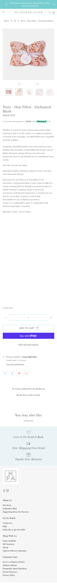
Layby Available (9, 541)
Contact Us (7, 523)
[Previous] (20, 84)
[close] (54, 4)
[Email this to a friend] (26, 373)
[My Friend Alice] (28, 12)
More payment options (28, 344)
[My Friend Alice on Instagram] (7, 491)
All (15, 21)
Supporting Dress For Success (16, 512)
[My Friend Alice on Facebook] (4, 491)
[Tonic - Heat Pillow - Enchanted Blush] (28, 54)
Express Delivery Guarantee (15, 551)
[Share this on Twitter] (5, 373)
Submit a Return (10, 565)
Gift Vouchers (8, 544)
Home (6, 21)
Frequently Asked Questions (15, 568)
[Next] (37, 84)
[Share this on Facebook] (12, 373)
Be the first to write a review (28, 395)
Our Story (7, 505)
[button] (28, 394)
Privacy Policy (9, 575)
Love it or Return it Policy (14, 562)
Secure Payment (10, 572)
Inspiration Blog (10, 508)
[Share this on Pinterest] (19, 373)
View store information (15, 364)
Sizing (5, 547)
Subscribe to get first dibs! (14, 529)
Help (5, 526)
